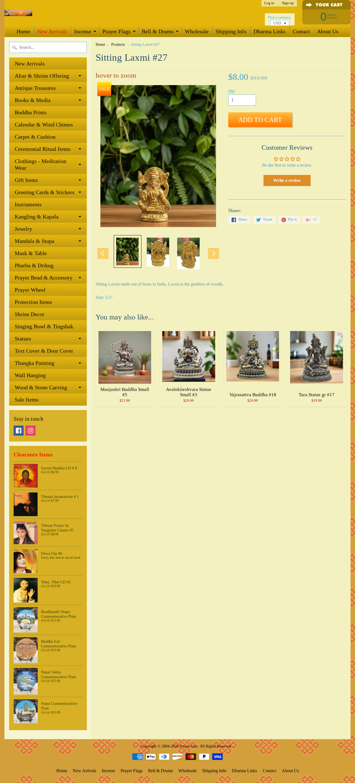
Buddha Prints (31, 112)
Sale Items (27, 399)
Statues (23, 338)
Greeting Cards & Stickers (44, 192)
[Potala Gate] (18, 13)
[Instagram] (31, 431)
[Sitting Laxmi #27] (127, 251)
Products (118, 44)
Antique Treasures (35, 88)
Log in (269, 3)
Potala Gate (189, 746)
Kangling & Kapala (37, 216)
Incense (82, 31)
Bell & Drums (158, 31)
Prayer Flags (116, 31)
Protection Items (33, 302)
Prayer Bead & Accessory (43, 277)
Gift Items (26, 180)
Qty (231, 91)
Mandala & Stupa (34, 241)
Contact (301, 31)
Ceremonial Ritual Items (42, 149)
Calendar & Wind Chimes (44, 124)
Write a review (287, 180)
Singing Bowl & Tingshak (44, 326)
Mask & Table (31, 253)
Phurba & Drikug (34, 265)
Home (23, 31)
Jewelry (23, 229)
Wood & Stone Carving (41, 387)
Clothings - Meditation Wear (40, 164)
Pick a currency (279, 17)
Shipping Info (231, 31)
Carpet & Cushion (35, 137)
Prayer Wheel (30, 290)
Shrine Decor (29, 314)
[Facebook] (19, 431)
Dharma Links (269, 31)
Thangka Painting (34, 363)
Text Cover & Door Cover (44, 351)
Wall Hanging (30, 375)
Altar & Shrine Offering (42, 76)
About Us (327, 31)
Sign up (288, 3)
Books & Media (32, 100)
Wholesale (197, 31)
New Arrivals (52, 31)
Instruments (28, 204)
